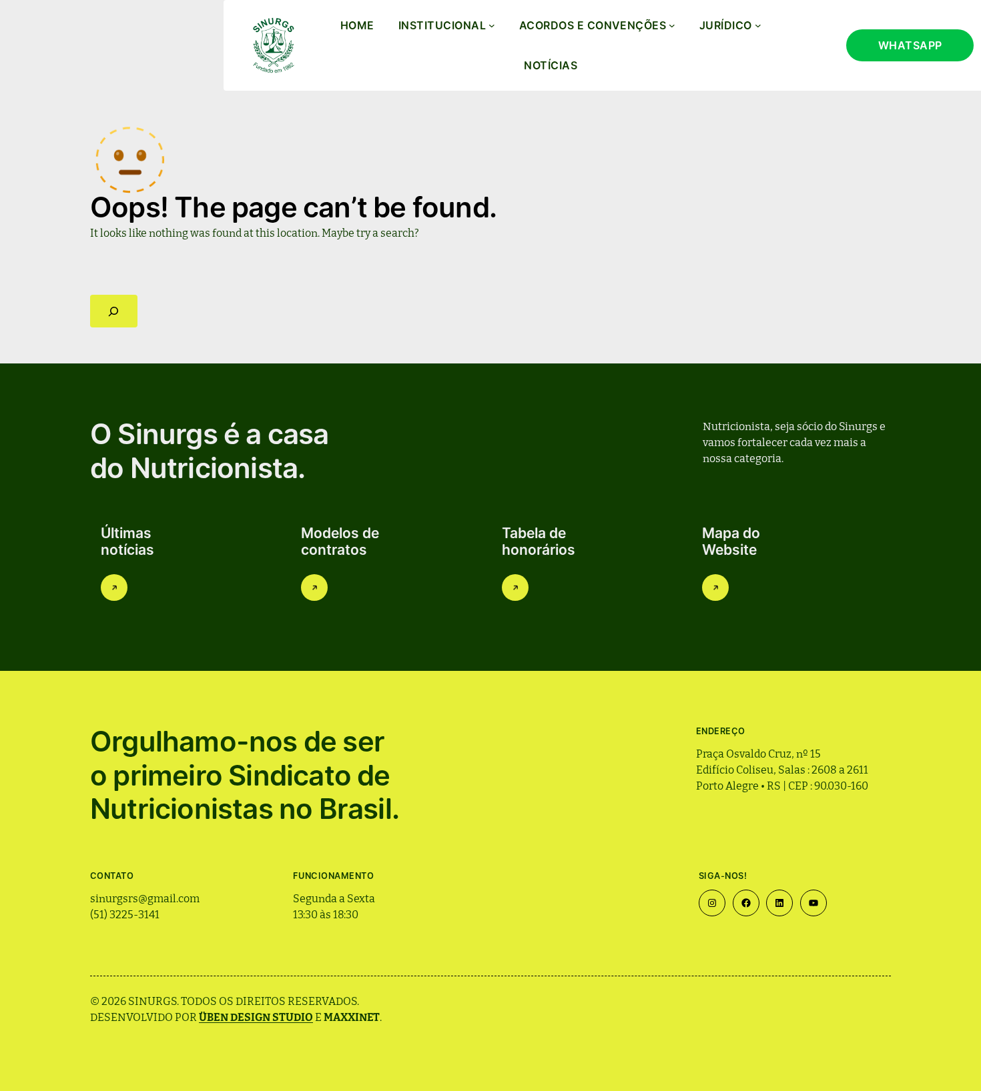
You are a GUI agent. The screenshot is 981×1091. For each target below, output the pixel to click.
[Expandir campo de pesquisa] (113, 311)
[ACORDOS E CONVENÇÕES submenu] (672, 25)
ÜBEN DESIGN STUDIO (256, 1016)
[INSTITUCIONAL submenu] (491, 25)
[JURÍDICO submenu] (758, 25)
